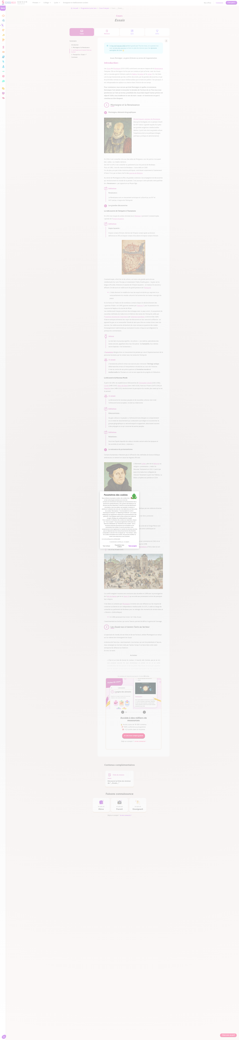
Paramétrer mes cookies (119, 546)
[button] (4, 1037)
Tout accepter (132, 546)
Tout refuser (106, 546)
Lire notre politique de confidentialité (111, 539)
